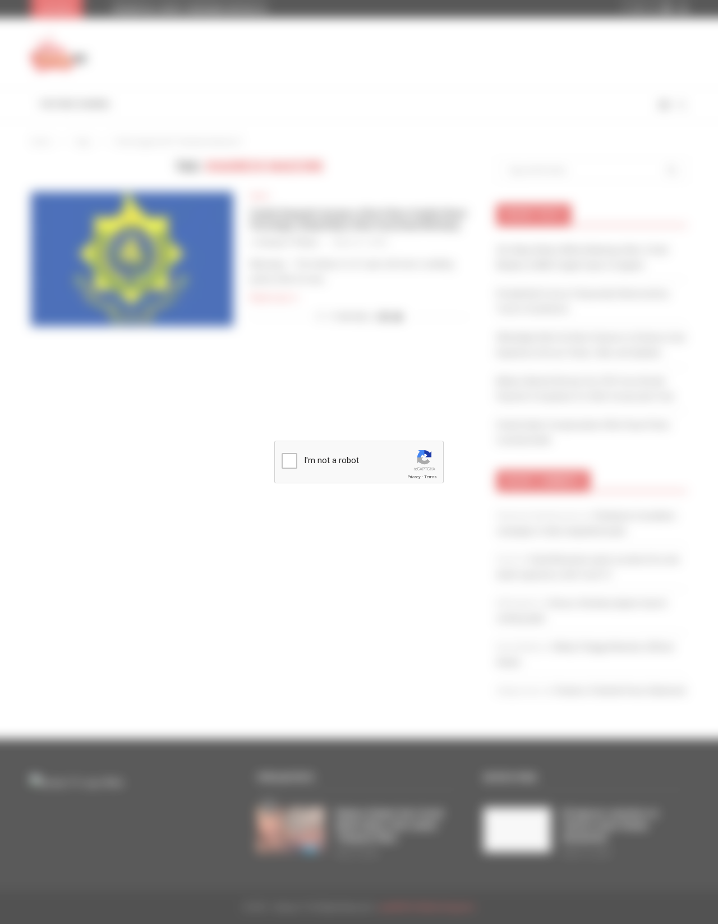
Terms (430, 476)
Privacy (414, 476)
